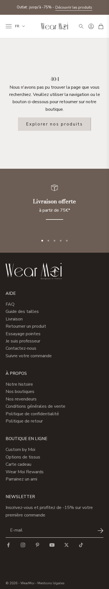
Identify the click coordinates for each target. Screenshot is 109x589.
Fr (17, 26)
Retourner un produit (26, 326)
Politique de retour (24, 421)
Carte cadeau (18, 464)
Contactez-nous (21, 348)
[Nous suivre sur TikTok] (81, 545)
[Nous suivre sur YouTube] (52, 545)
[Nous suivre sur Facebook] (8, 545)
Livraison (14, 319)
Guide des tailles (22, 311)
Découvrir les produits (73, 7)
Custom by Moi (20, 449)
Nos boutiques (20, 391)
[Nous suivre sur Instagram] (23, 545)
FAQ (10, 304)
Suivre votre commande (29, 356)
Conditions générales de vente (35, 406)
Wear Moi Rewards (25, 472)
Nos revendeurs (21, 399)
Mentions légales (51, 583)
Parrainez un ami (21, 479)
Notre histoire (19, 384)
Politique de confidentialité (32, 414)
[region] (54, 205)
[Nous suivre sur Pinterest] (37, 545)
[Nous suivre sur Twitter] (66, 545)
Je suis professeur (23, 341)
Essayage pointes (23, 334)
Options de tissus (23, 457)
